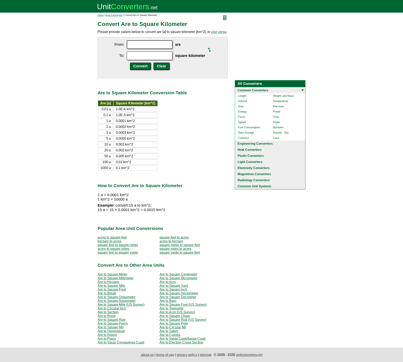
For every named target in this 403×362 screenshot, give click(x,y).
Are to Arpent (107, 335)
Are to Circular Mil (173, 327)
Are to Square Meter (112, 274)
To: (121, 56)
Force (241, 116)
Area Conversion (114, 15)
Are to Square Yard (174, 285)
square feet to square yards (118, 252)
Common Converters (253, 90)
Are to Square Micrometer (179, 278)
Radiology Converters (254, 180)
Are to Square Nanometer (117, 301)
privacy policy (187, 355)
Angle (276, 122)
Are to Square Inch (173, 289)
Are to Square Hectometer (179, 293)
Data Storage (246, 132)
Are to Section (108, 312)
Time (276, 116)
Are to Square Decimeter (178, 297)
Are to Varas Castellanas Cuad (182, 338)
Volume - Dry (281, 132)
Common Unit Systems (254, 186)
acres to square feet (112, 237)
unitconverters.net (249, 355)
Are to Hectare (108, 282)
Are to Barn (168, 301)
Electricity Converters (254, 168)
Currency (243, 137)
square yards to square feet (180, 252)
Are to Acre (168, 282)
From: (119, 44)
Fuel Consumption (249, 127)
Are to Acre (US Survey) (177, 312)
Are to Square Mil (110, 327)
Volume (242, 101)
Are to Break (107, 293)
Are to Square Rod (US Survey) (183, 319)
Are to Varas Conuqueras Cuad (121, 342)
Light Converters (250, 162)
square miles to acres (175, 249)
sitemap (205, 355)
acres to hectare (171, 241)
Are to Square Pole (174, 323)
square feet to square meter (118, 245)
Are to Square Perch (113, 323)
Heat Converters (250, 149)
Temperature (280, 101)
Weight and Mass (283, 95)
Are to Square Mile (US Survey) (121, 304)
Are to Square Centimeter (178, 274)
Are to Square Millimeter (115, 278)
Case (276, 137)
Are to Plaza (107, 338)
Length (242, 95)
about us (147, 355)
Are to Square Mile (111, 285)
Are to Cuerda (170, 335)
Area (241, 106)
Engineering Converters (255, 143)
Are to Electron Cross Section (181, 342)
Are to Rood (106, 316)
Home (101, 15)
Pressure (278, 106)
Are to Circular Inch (112, 308)
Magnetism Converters (254, 174)
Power (276, 111)
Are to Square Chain (175, 316)
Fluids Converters (251, 155)
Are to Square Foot (112, 289)
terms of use (165, 355)
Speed (242, 122)
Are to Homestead (111, 331)
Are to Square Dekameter (116, 297)
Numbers (278, 127)
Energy (242, 111)
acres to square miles (113, 249)
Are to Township (171, 308)
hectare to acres (109, 241)
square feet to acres (174, 237)
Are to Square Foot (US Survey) (183, 304)
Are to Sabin (169, 331)
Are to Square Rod (111, 319)
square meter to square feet (180, 245)
